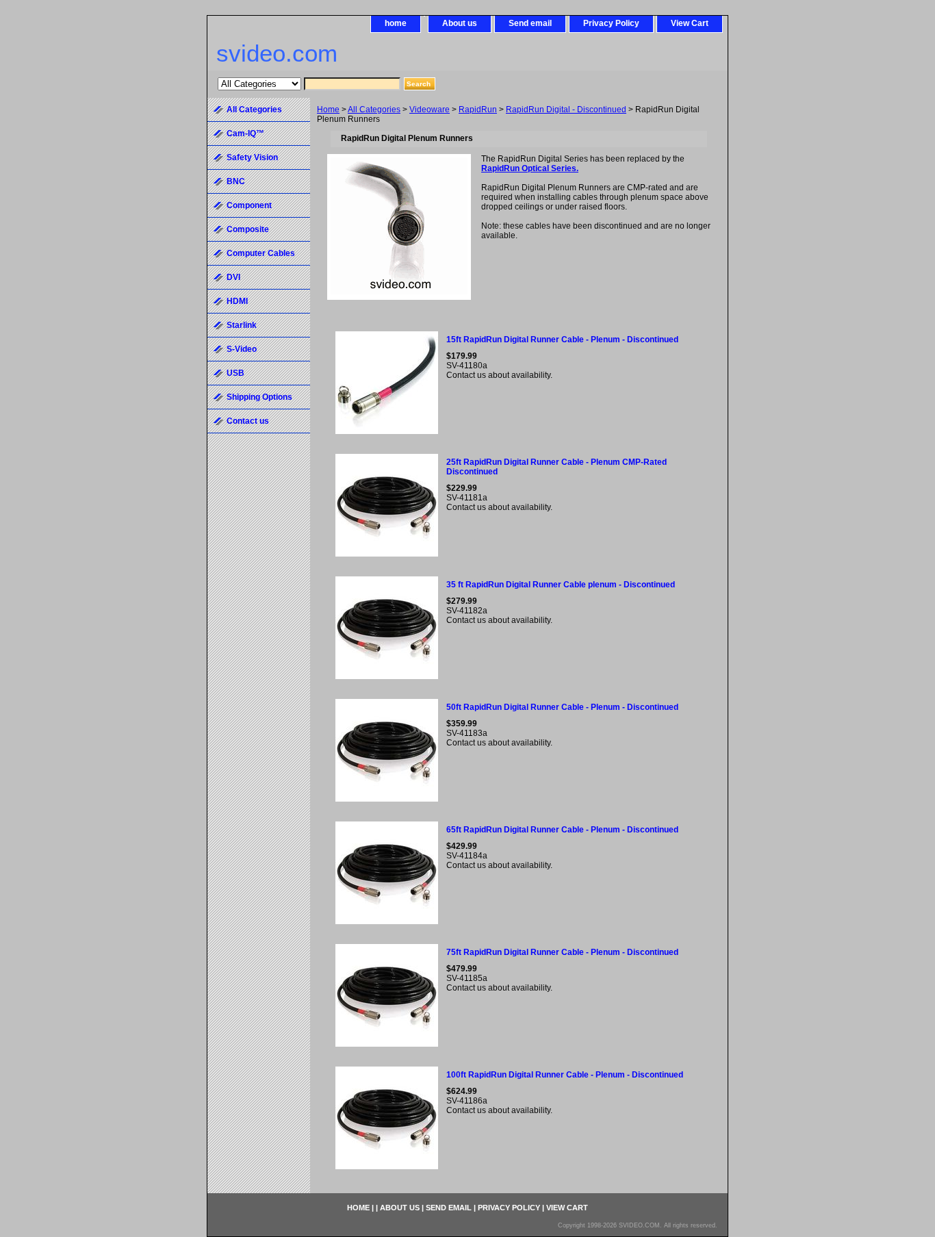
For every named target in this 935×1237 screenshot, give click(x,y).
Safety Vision (252, 157)
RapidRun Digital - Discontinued (566, 109)
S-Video (242, 349)
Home (328, 109)
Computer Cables (261, 253)
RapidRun (478, 109)
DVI (233, 277)
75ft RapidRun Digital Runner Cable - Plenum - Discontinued (562, 952)
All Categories (374, 109)
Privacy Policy (611, 23)
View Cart (689, 23)
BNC (236, 181)
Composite (248, 229)
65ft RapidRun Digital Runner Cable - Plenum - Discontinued (562, 829)
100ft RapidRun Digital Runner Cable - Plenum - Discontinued (564, 1075)
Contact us (248, 421)
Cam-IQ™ (245, 133)
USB (235, 373)
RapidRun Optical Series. (529, 168)
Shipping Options (259, 397)
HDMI (237, 301)
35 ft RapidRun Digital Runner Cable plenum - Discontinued (560, 584)
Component (249, 205)
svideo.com (276, 53)
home (396, 23)
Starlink (242, 325)
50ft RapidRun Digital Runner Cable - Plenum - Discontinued (562, 707)
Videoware (429, 109)
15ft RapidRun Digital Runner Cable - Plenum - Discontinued (562, 339)
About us (459, 23)
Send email (530, 23)
